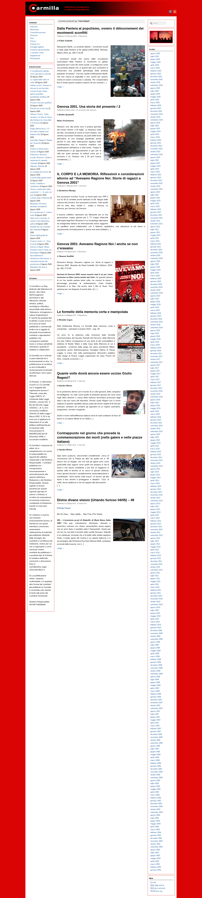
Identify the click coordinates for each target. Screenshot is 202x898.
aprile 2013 (154, 515)
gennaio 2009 (155, 662)
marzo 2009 (155, 656)
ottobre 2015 (155, 429)
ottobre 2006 (155, 740)
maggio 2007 (155, 720)
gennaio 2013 (155, 524)
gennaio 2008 (155, 697)
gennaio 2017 (155, 385)
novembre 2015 (156, 426)
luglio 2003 (154, 853)
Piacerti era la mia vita (39, 108)
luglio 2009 (154, 645)
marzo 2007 (155, 726)
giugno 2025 (155, 94)
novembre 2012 (156, 529)
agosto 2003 (155, 850)
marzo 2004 (155, 829)
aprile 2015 (154, 446)
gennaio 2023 (155, 178)
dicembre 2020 (156, 250)
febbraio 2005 (155, 798)
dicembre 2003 (156, 838)
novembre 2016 (156, 391)
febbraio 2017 (155, 382)
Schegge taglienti (37, 47)
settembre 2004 (156, 812)
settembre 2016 (156, 397)
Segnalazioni (83, 315)
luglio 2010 (154, 610)
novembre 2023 (156, 149)
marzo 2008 (155, 691)
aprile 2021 (154, 238)
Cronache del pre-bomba (39, 50)
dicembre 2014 (156, 457)
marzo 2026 (155, 68)
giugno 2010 (155, 613)
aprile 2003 (154, 861)
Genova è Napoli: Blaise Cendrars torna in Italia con (41, 250)
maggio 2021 (155, 235)
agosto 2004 (155, 815)
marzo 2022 (155, 206)
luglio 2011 (154, 576)
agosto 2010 (155, 607)
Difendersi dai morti (37, 267)
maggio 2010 (155, 616)
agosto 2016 (155, 400)
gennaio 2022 (155, 212)
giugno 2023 (155, 163)
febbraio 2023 (155, 175)
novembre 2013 (156, 495)
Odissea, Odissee (37, 166)
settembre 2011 (156, 570)
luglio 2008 (154, 679)
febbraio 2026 (155, 71)
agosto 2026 (155, 53)
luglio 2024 (154, 126)
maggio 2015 (155, 443)
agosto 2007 (155, 711)
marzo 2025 (155, 103)
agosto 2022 (155, 192)
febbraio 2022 (155, 209)
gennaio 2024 (155, 143)
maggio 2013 (155, 512)
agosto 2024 (155, 123)
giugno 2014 (155, 475)
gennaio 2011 (155, 593)
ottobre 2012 (155, 532)
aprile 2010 (154, 619)
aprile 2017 (154, 377)
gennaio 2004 (155, 835)
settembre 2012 (156, 535)
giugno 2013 (155, 509)
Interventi (93, 110)
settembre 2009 (156, 639)
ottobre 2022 (155, 186)
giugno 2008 (155, 682)
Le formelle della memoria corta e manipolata (92, 312)
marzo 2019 (155, 310)
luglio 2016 (154, 403)
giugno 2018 (155, 336)
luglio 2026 (154, 56)
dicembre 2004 (156, 804)
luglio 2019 (154, 299)
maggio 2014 (155, 478)
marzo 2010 (155, 622)
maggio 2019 (155, 304)
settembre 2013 (156, 501)
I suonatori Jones (37, 53)
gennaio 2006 (155, 766)
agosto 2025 (155, 88)
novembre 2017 (156, 356)
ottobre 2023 (155, 152)
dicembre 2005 (156, 769)
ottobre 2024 (155, 117)
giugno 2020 (155, 267)
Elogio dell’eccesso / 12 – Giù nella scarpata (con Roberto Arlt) (40, 131)
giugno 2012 (155, 544)
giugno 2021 (155, 232)
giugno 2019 (155, 302)
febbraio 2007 (155, 729)
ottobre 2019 (155, 290)
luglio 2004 (154, 818)
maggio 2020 (155, 270)
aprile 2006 (154, 757)
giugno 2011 (155, 579)
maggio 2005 (155, 789)
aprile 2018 (154, 342)
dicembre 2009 (156, 630)
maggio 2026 (155, 62)
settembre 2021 (156, 224)
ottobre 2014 (155, 463)
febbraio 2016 (155, 417)
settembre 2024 (156, 120)
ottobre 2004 (155, 809)
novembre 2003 (156, 841)
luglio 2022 (154, 195)
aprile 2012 (154, 550)
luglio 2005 (154, 783)
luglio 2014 (154, 472)
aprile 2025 (154, 100)
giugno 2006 (155, 752)
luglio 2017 (154, 368)
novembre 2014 (156, 460)
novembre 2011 (156, 564)
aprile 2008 (154, 688)
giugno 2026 (155, 59)
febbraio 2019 (155, 313)
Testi (32, 38)
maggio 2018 (155, 339)
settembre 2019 (156, 293)
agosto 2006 (155, 746)
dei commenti (157, 888)
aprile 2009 (154, 654)
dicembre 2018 (156, 319)
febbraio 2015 (155, 452)
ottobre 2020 (155, 255)
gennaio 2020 (155, 281)
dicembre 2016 (156, 388)
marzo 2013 (155, 518)
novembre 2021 (156, 218)
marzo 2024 (155, 137)
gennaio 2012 (155, 558)
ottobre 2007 (155, 705)
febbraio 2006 (155, 763)
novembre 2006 (156, 737)
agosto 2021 (155, 227)
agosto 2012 (155, 538)
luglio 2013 (154, 506)
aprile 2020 (154, 273)
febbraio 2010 (155, 625)
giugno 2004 (155, 821)
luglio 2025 (154, 91)
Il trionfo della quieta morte (40, 178)
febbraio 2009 (155, 659)
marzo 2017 (155, 379)
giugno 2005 (155, 786)
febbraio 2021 (155, 244)
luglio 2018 (154, 333)
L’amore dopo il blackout (39, 198)
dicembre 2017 (156, 353)
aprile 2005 (154, 792)
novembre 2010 (156, 599)
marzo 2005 (155, 795)
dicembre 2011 (156, 561)
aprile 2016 (154, 411)
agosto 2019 (155, 296)
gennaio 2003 (155, 870)
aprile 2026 (154, 65)
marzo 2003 (155, 864)
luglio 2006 (154, 749)
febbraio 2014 (155, 486)
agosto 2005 (155, 780)
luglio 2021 (154, 229)
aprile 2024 (154, 134)
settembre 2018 (156, 328)
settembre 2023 (156, 154)
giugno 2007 (155, 717)
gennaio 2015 (155, 454)
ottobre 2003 (155, 844)
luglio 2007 (154, 714)
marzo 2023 (155, 172)
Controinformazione (37, 32)
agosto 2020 (155, 261)
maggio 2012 (155, 547)
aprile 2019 (154, 307)
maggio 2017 (155, 374)
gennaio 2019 (155, 316)
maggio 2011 (155, 581)
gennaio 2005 (155, 801)
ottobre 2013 (155, 498)
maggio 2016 (155, 408)
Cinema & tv (83, 503)
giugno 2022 (155, 198)
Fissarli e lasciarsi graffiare (41, 103)
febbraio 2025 (155, 105)
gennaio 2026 (155, 74)
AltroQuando (35, 58)
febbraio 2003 (155, 867)
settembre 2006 (156, 743)
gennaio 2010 (155, 628)
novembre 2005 (156, 772)
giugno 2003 (155, 855)
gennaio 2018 (155, 351)
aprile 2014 (154, 480)
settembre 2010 (156, 604)
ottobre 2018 (155, 325)
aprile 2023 (154, 169)
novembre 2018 (156, 322)
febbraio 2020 (155, 278)
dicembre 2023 (156, 146)
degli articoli (157, 885)
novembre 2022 (156, 183)
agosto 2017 (155, 365)
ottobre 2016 (155, 394)
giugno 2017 (155, 371)
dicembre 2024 (156, 111)
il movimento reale (83, 110)
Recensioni (83, 36)
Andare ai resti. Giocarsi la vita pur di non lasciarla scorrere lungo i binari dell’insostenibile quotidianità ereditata (40, 91)
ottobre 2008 (155, 671)
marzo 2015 (155, 449)
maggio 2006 (155, 754)
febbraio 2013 (155, 521)
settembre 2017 (156, 362)
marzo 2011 (155, 587)
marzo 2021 (155, 241)
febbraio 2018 (155, 348)
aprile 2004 (154, 827)
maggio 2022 (155, 201)
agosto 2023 (155, 157)
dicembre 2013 (156, 492)
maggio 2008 (155, 685)
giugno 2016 (155, 405)
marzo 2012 (155, 553)
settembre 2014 (156, 466)
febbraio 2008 (155, 694)
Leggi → (60, 87)
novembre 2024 (156, 114)
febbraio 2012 (155, 555)
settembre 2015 (156, 431)
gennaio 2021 (155, 247)
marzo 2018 (155, 345)
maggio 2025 (155, 97)
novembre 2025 (156, 79)
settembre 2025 (156, 85)
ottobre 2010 (155, 602)
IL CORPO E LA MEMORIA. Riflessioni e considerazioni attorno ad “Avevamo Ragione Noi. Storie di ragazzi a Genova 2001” (100, 178)
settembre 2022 (156, 189)
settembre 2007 (156, 708)
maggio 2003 (155, 858)
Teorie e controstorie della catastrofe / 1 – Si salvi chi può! (41, 192)
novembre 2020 (156, 253)
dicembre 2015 (156, 423)
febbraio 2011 (155, 590)
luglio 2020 (154, 264)
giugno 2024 (155, 128)
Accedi (153, 882)
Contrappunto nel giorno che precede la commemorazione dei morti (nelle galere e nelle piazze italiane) (99, 437)
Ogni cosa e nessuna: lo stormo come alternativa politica (39, 221)
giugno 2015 (155, 440)
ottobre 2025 (155, 82)
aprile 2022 (154, 203)
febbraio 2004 (155, 832)
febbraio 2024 (155, 140)
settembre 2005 (156, 778)
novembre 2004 (156, 806)
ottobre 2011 (155, 567)
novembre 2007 (156, 703)
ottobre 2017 (155, 359)
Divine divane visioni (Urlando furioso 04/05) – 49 (95, 500)
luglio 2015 (154, 437)
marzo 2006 (155, 760)
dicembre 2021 (156, 215)
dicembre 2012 (156, 527)
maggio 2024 (155, 131)
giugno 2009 (155, 648)
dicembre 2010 (156, 596)
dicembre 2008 (156, 665)
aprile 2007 (154, 723)
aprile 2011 (154, 584)
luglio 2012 (154, 541)
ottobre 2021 (155, 221)
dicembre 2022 (156, 180)
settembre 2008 (156, 674)
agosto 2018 (155, 330)
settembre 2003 (156, 847)
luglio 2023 (154, 160)
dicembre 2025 (156, 77)
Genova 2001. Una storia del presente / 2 (88, 106)
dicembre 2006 (156, 734)
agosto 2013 (155, 504)
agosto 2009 (155, 642)
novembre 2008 (156, 668)
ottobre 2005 (155, 775)
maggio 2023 (155, 166)
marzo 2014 (155, 483)
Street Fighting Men (38, 235)
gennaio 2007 (155, 731)
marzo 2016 (155, 414)
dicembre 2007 (156, 700)
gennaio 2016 (155, 420)
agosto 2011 (155, 573)
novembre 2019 (156, 287)
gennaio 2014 (155, 489)
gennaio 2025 (155, 108)
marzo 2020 (155, 276)
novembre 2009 (156, 633)
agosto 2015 (155, 434)
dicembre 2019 (156, 284)
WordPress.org (156, 891)
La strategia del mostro (39, 172)
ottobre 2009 (155, 636)
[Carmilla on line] (101, 8)
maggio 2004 (155, 824)
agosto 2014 (155, 469)
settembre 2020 (156, 258)
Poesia (33, 41)
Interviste (34, 35)
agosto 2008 (155, 677)
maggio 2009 (155, 651)
